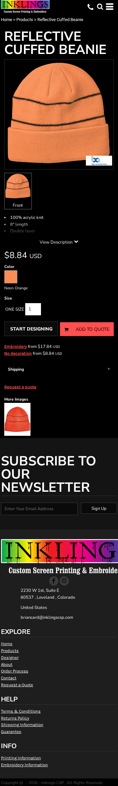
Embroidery (15, 346)
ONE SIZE (14, 309)
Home (6, 19)
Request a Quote (17, 684)
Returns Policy (15, 718)
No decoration (18, 353)
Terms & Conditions (21, 711)
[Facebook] (53, 581)
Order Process (14, 670)
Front (18, 205)
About (6, 664)
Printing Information (21, 757)
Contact (8, 677)
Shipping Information (22, 724)
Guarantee (11, 731)
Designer (10, 657)
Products (24, 19)
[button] (100, 6)
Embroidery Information (24, 764)
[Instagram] (64, 581)
